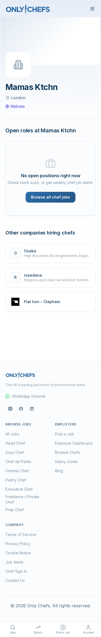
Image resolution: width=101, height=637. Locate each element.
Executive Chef (19, 489)
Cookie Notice (18, 553)
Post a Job (64, 434)
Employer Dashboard (73, 443)
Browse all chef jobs (50, 197)
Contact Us (15, 580)
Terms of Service (20, 534)
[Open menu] (92, 9)
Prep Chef (14, 509)
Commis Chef (17, 470)
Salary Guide (66, 461)
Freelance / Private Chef (22, 499)
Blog (59, 470)
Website (17, 106)
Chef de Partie (18, 461)
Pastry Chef (15, 480)
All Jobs (12, 434)
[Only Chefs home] (28, 8)
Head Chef (15, 443)
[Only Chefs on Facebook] (21, 409)
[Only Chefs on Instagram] (10, 409)
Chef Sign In (16, 571)
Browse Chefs (67, 452)
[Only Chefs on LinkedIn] (32, 409)
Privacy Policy (17, 543)
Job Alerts (14, 562)
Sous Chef (14, 452)
